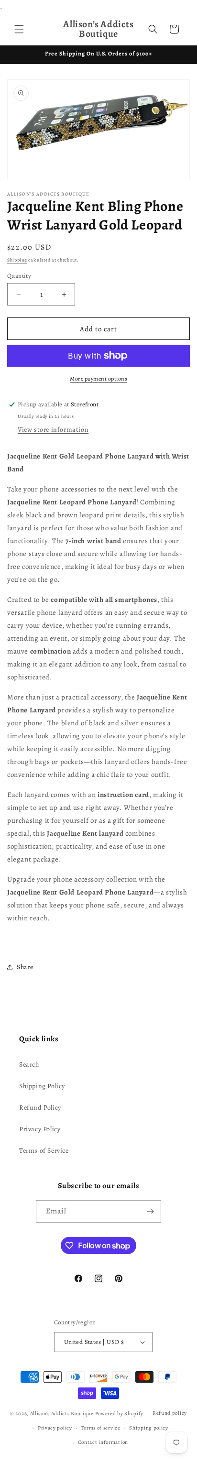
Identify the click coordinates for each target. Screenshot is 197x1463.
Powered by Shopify (119, 1413)
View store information (53, 429)
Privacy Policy (39, 1129)
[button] (19, 29)
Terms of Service (44, 1150)
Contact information (103, 1442)
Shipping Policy (42, 1086)
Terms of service (100, 1427)
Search (29, 1064)
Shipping (17, 260)
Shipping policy (148, 1427)
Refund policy (170, 1413)
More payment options (98, 378)
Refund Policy (40, 1107)
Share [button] (25, 967)
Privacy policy (55, 1427)
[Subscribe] (150, 1211)
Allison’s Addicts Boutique (62, 1413)
